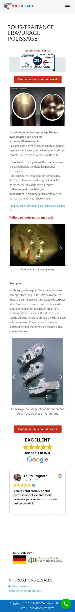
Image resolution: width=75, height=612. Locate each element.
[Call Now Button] (66, 604)
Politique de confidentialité (25, 591)
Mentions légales (18, 586)
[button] (13, 247)
